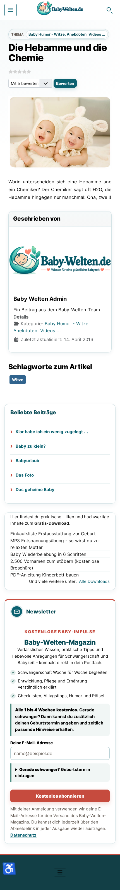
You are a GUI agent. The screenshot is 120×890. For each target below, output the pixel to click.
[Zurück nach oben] (110, 880)
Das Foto (25, 475)
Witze (17, 379)
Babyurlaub (27, 460)
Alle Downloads (94, 581)
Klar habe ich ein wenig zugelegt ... (52, 431)
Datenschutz (23, 835)
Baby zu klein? (31, 446)
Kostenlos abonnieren (60, 796)
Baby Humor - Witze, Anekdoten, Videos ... (66, 34)
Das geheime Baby (35, 489)
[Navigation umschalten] (10, 10)
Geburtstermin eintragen (52, 772)
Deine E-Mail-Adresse (31, 742)
